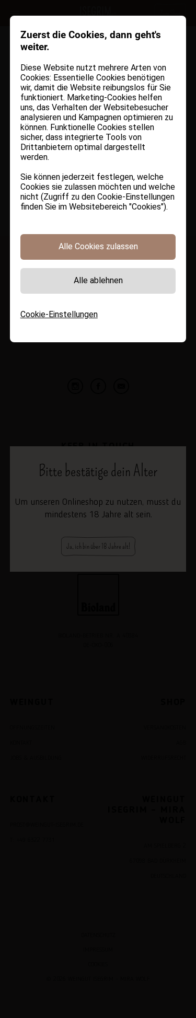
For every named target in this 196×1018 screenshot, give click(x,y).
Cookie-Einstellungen (59, 314)
